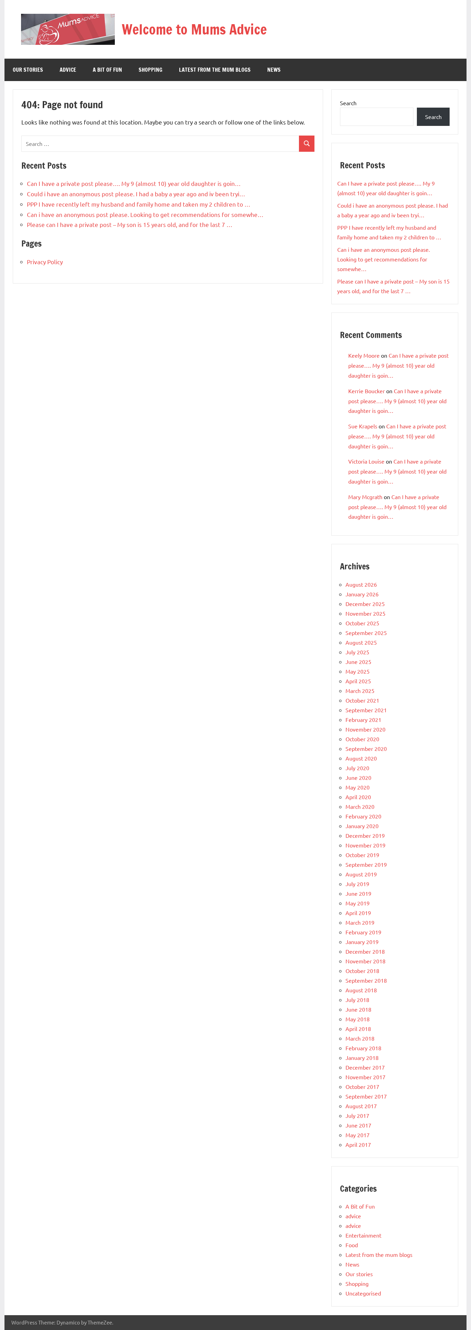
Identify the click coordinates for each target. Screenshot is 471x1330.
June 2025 (358, 661)
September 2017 (366, 1096)
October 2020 (362, 738)
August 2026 (361, 584)
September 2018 (366, 980)
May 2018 (357, 1018)
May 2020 (357, 787)
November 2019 (365, 845)
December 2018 (365, 951)
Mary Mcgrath (365, 496)
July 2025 (357, 651)
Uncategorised (363, 1293)
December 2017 (365, 1067)
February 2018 (363, 1047)
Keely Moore (364, 355)
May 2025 (357, 671)
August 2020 (361, 758)
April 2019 (358, 912)
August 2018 (361, 989)
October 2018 (362, 970)
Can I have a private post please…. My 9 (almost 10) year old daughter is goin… (134, 183)
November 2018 (365, 960)
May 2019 (357, 903)
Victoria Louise (366, 461)
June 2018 (358, 1009)
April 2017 (358, 1144)
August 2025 (361, 642)
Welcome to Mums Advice (194, 29)
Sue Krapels (362, 426)
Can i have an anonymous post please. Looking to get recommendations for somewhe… (145, 214)
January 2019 (362, 941)
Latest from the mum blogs (215, 69)
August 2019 (361, 874)
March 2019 (359, 922)
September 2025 (366, 632)
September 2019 (366, 864)
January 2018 (362, 1057)
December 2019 (365, 835)
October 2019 (362, 854)
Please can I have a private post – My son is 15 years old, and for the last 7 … (129, 224)
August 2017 (361, 1105)
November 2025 (365, 613)
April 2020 (358, 796)
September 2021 (366, 709)
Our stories (28, 69)
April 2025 (358, 680)
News (274, 69)
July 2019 (357, 883)
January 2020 (362, 825)
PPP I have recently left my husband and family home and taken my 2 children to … (138, 204)
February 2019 (363, 932)
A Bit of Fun (107, 69)
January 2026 (362, 593)
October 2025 (362, 622)
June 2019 (358, 893)
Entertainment (363, 1235)
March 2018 (359, 1038)
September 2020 (366, 748)
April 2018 (358, 1028)
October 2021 (362, 700)
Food (351, 1244)
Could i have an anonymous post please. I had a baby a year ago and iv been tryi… (136, 193)
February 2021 (363, 719)
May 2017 (357, 1134)
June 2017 (358, 1125)
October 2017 (362, 1086)
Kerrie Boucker (366, 390)
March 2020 (359, 806)
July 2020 (357, 767)
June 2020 (358, 777)
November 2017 (365, 1076)
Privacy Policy (45, 261)
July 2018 (357, 999)
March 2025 (359, 690)
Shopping (150, 69)
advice (68, 69)
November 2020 (365, 729)
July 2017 (357, 1115)
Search (348, 102)
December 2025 (365, 603)
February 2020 (363, 816)
